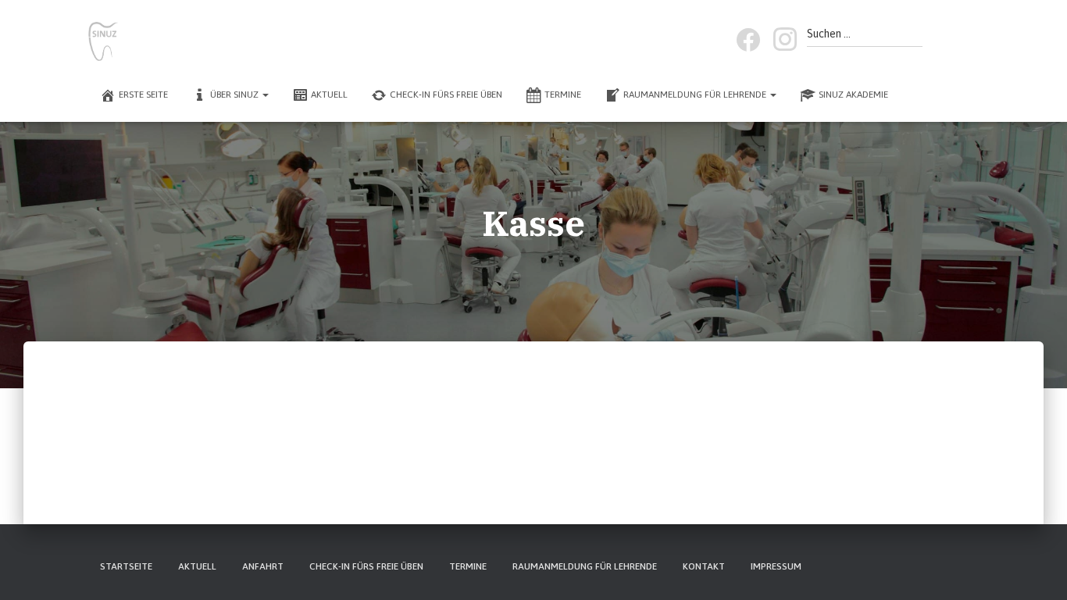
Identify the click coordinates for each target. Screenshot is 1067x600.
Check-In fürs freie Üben (446, 94)
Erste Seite (143, 94)
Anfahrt (263, 566)
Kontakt (704, 566)
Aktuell (329, 94)
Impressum (776, 566)
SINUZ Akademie (853, 94)
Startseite (126, 566)
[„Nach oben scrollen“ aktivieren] (1036, 568)
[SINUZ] (103, 41)
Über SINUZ (235, 94)
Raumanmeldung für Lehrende (696, 94)
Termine (562, 94)
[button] (265, 94)
